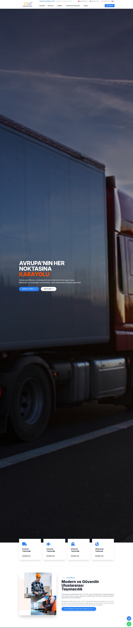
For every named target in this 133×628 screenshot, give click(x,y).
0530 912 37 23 (95, 1)
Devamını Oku (26, 555)
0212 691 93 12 (106, 1)
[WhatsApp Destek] (129, 624)
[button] (129, 275)
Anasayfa (42, 5)
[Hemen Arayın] (129, 618)
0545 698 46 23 (83, 1)
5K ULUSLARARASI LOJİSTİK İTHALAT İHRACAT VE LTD (78, 608)
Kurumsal (50, 5)
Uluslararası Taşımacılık (73, 5)
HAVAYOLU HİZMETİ (28, 289)
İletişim (86, 5)
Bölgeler (59, 5)
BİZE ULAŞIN (47, 289)
